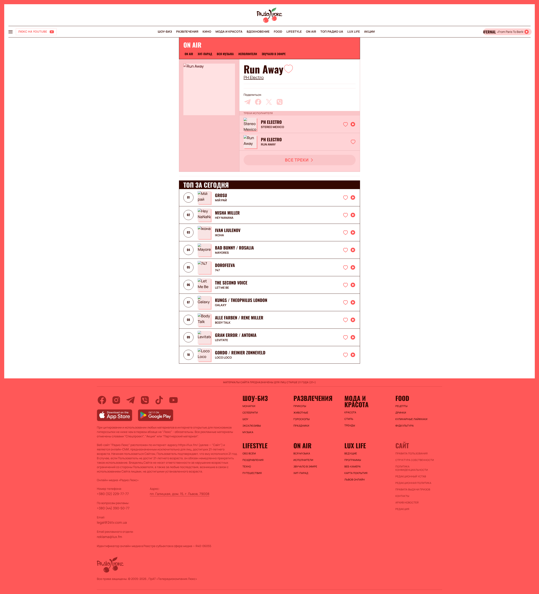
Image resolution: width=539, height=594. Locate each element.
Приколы (300, 406)
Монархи (249, 406)
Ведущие (350, 453)
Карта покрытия (356, 473)
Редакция (402, 509)
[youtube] (173, 400)
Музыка (248, 432)
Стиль (348, 419)
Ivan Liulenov (227, 230)
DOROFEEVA (225, 265)
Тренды (349, 425)
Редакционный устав (410, 476)
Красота (350, 412)
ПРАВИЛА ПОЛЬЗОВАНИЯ (411, 453)
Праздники (301, 425)
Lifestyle (294, 32)
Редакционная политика (413, 483)
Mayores (222, 252)
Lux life (353, 32)
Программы (352, 460)
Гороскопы (302, 419)
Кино (207, 32)
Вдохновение (258, 32)
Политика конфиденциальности (411, 468)
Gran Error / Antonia (235, 335)
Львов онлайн (354, 479)
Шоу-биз (165, 32)
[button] (288, 69)
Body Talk (223, 322)
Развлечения (187, 32)
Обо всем (249, 453)
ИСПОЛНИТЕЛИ (247, 54)
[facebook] (258, 102)
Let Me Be (222, 287)
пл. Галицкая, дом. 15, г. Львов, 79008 (179, 493)
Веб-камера (352, 466)
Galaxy (220, 305)
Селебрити (250, 412)
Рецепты (401, 406)
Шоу (245, 419)
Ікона (219, 235)
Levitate (221, 340)
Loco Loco (223, 357)
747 (217, 270)
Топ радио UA (331, 32)
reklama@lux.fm (109, 536)
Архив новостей (407, 502)
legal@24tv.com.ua (112, 522)
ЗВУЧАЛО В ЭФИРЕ (274, 54)
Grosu (221, 195)
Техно (247, 466)
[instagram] (116, 400)
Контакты (402, 496)
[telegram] (247, 102)
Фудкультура (404, 425)
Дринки (400, 412)
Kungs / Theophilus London (241, 300)
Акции (369, 32)
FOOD (278, 32)
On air (311, 32)
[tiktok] (159, 400)
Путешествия (252, 473)
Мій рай (221, 200)
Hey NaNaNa (224, 217)
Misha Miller (227, 213)
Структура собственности (414, 460)
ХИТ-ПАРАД (205, 54)
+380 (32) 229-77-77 (113, 493)
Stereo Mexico (272, 127)
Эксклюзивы (252, 425)
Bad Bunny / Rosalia (234, 247)
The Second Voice (231, 282)
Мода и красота (228, 32)
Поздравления (253, 460)
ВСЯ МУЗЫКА (225, 54)
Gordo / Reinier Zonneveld (240, 352)
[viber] (279, 102)
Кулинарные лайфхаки (411, 419)
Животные (301, 412)
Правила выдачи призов (412, 489)
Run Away (268, 144)
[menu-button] (10, 32)
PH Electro (254, 77)
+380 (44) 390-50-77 (113, 508)
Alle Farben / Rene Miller (239, 317)
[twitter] (269, 102)
